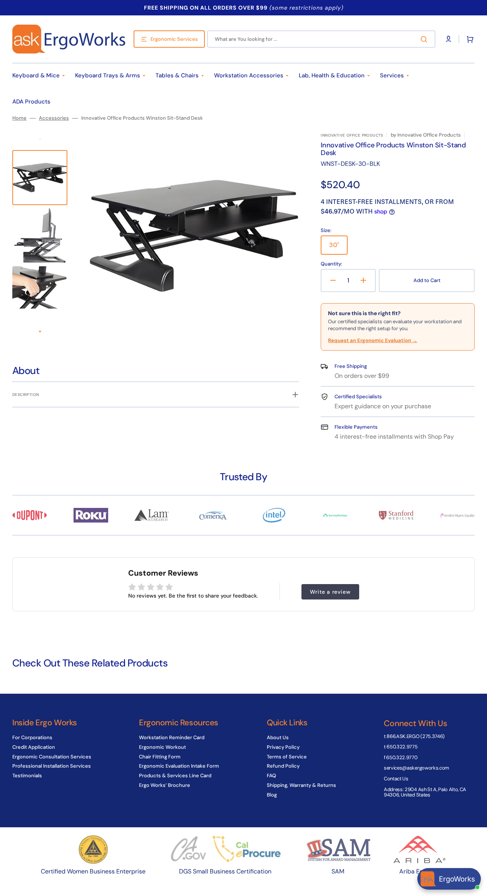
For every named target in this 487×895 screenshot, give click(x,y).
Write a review (330, 591)
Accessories (54, 118)
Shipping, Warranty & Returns (301, 785)
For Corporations (32, 738)
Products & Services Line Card (175, 775)
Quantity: (331, 264)
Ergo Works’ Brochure (164, 785)
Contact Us (396, 778)
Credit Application (33, 747)
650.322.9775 (402, 746)
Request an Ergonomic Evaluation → (372, 340)
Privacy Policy (283, 747)
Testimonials (27, 775)
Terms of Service (287, 756)
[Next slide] (40, 332)
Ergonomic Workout (162, 747)
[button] (469, 39)
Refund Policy (283, 766)
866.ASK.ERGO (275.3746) (416, 736)
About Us (278, 738)
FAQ (271, 775)
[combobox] (321, 39)
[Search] (425, 39)
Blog (272, 794)
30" (338, 248)
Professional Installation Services (51, 766)
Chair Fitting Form (160, 756)
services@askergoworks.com (416, 768)
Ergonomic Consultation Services (51, 756)
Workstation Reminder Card (171, 738)
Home (19, 118)
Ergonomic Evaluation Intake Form (179, 766)
